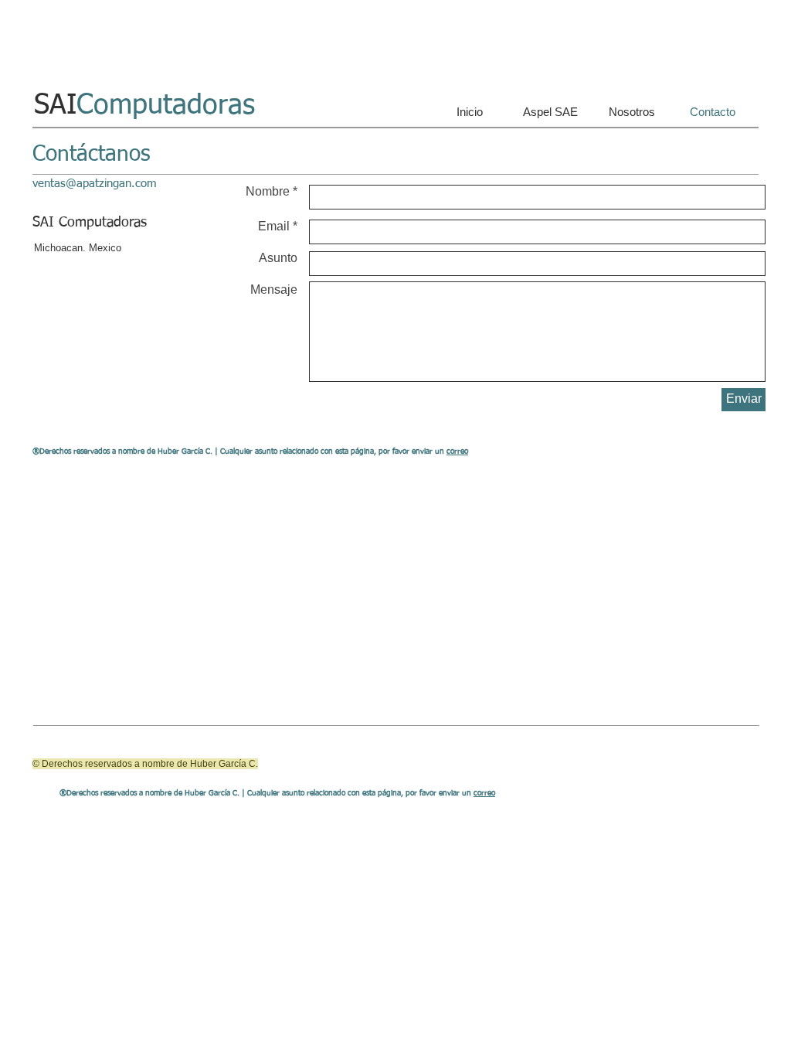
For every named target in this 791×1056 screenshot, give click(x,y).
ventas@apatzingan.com (94, 183)
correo (457, 451)
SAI (144, 106)
